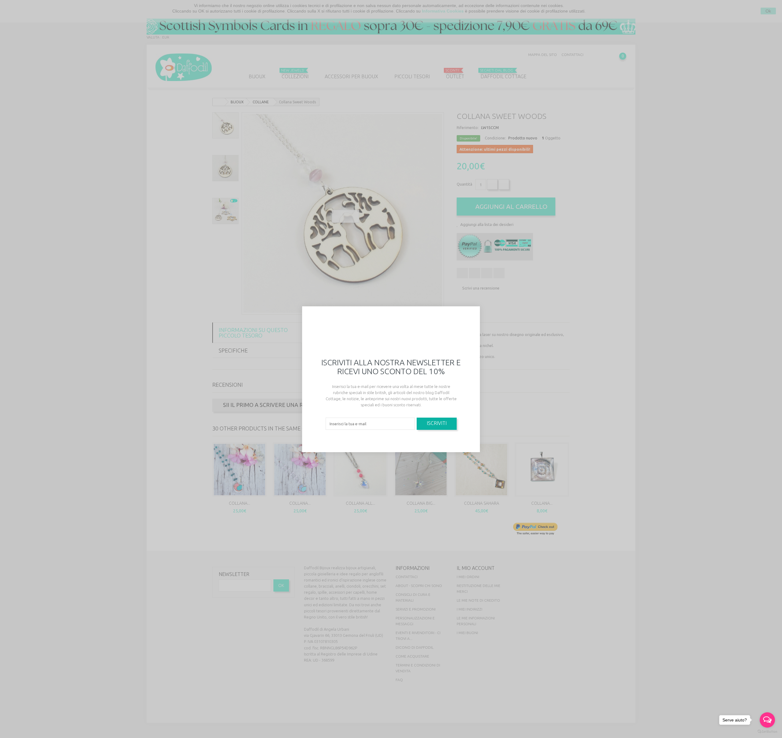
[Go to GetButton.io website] (767, 732)
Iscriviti (437, 423)
